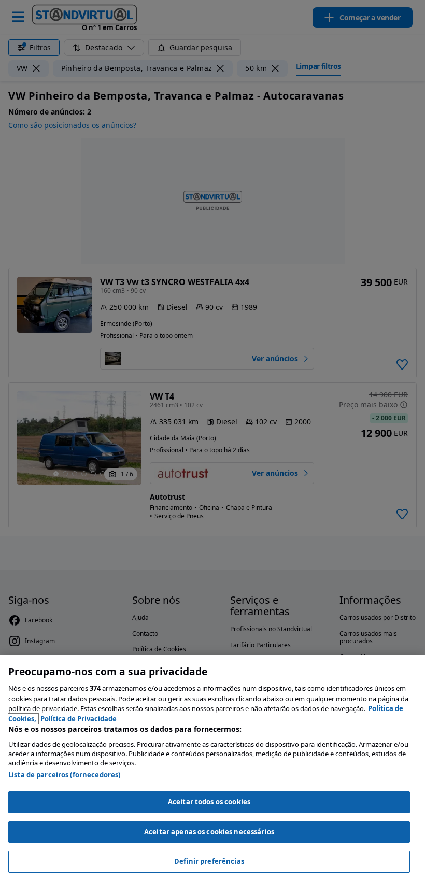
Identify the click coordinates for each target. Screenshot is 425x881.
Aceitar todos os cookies (209, 801)
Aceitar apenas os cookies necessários (209, 831)
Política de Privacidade (78, 718)
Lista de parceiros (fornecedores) (64, 774)
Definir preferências (209, 861)
